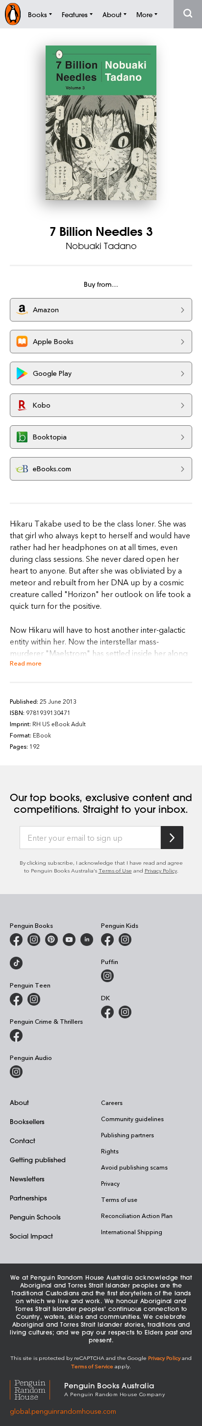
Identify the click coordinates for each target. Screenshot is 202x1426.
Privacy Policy (161, 870)
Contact (22, 1140)
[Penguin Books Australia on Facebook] (16, 939)
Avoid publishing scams (134, 1167)
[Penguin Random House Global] (37, 1388)
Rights (110, 1151)
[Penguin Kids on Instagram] (125, 939)
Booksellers (27, 1121)
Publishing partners (127, 1134)
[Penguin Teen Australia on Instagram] (33, 999)
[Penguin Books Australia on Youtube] (69, 939)
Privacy (110, 1183)
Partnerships (28, 1198)
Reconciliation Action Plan (137, 1215)
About (19, 1102)
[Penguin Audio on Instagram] (16, 1071)
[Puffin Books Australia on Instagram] (107, 975)
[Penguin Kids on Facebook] (107, 939)
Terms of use (119, 1199)
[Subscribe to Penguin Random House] (172, 837)
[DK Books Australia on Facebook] (107, 1012)
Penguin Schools (35, 1217)
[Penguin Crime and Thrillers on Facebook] (16, 1035)
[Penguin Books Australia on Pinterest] (51, 939)
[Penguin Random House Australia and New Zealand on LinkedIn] (86, 939)
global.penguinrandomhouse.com (63, 1411)
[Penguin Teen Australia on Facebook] (16, 999)
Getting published (38, 1159)
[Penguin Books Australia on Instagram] (33, 939)
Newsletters (27, 1178)
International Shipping (131, 1231)
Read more (26, 662)
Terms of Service (92, 1366)
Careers (112, 1102)
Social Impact (31, 1236)
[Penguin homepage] (13, 14)
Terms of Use (115, 870)
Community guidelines (132, 1118)
